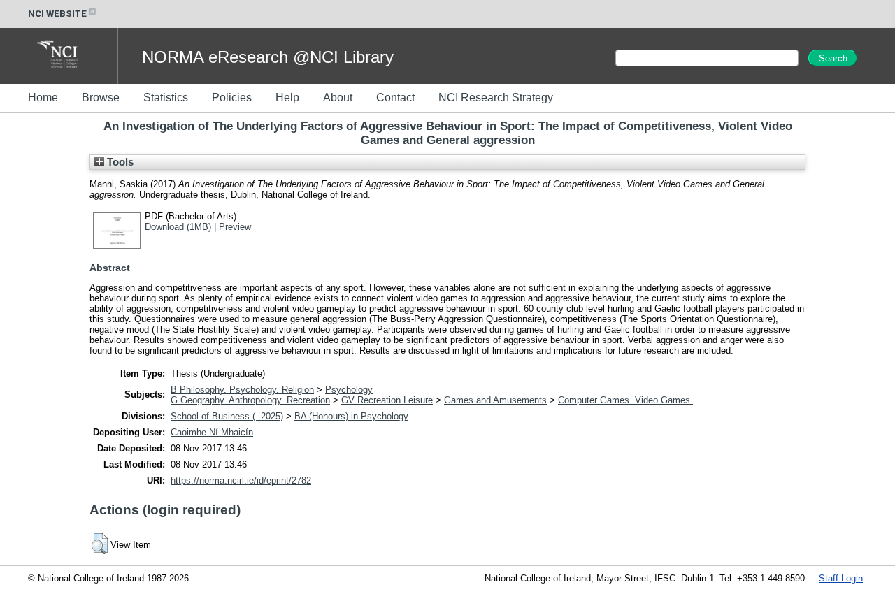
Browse (101, 97)
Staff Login (841, 578)
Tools (119, 162)
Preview (235, 227)
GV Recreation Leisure (387, 400)
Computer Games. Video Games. (625, 400)
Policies (232, 97)
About (337, 97)
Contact (395, 97)
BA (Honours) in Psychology (351, 416)
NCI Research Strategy (495, 97)
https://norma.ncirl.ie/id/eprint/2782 (241, 480)
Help (287, 97)
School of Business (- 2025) (227, 416)
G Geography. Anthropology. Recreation (250, 400)
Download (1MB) (178, 227)
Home (43, 97)
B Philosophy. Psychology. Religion (242, 389)
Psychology (349, 389)
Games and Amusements (495, 400)
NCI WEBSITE (57, 13)
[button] (100, 543)
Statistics (165, 97)
